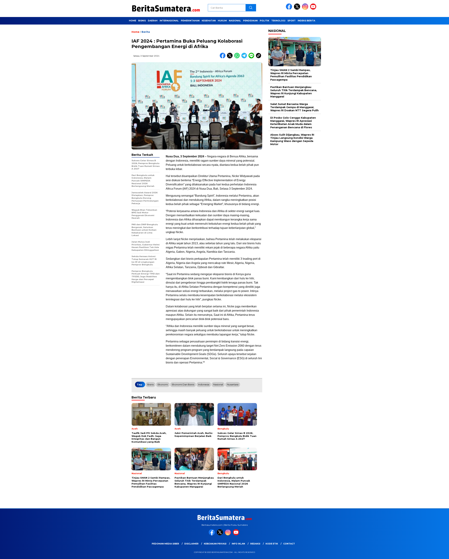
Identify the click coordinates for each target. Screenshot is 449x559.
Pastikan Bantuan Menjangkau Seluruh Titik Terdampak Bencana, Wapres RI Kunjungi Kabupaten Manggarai (293, 92)
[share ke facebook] (223, 57)
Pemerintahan (190, 20)
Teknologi (278, 20)
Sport (291, 20)
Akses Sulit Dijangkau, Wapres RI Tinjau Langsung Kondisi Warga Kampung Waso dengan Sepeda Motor (292, 139)
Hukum (222, 20)
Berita (146, 31)
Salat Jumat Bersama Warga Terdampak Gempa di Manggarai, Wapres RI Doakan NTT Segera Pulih (294, 107)
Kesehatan (209, 20)
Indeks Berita (306, 20)
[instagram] (305, 9)
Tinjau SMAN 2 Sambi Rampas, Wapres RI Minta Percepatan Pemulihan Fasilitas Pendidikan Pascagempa (291, 75)
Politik (264, 20)
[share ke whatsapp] (237, 57)
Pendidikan (250, 20)
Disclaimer (191, 543)
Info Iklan (238, 543)
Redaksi (255, 543)
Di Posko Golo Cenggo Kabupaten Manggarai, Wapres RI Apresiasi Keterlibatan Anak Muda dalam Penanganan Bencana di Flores (293, 122)
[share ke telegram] (245, 57)
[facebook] (289, 9)
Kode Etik (272, 543)
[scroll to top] (432, 553)
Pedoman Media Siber (165, 543)
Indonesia (203, 384)
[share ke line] (252, 57)
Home (132, 20)
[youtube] (313, 9)
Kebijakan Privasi (215, 543)
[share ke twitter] (230, 57)
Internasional (169, 20)
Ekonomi (163, 384)
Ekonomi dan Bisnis (183, 384)
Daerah (153, 20)
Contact (289, 543)
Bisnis (142, 20)
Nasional (235, 20)
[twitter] (297, 9)
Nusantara (232, 384)
